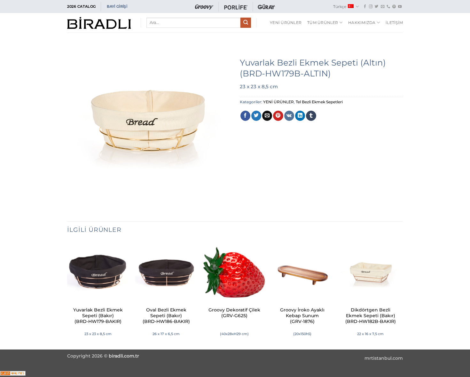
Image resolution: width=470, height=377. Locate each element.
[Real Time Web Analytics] (13, 373)
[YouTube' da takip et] (400, 7)
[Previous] (67, 295)
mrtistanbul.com (383, 358)
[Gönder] (245, 23)
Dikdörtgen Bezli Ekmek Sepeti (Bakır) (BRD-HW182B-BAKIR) (370, 315)
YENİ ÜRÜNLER (286, 22)
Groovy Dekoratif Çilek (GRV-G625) (234, 312)
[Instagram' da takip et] (370, 7)
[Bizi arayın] (388, 7)
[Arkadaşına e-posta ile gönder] (267, 116)
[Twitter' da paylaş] (256, 116)
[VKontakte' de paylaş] (289, 116)
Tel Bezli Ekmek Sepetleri (319, 101)
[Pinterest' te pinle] (278, 116)
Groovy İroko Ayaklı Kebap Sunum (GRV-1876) (302, 315)
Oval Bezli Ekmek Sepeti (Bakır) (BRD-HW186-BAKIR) (166, 315)
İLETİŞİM (394, 22)
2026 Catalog (81, 6)
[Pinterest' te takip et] (394, 7)
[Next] (401, 295)
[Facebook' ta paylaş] (245, 116)
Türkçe (339, 6)
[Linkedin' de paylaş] (300, 116)
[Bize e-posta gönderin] (382, 7)
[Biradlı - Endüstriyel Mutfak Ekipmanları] (99, 22)
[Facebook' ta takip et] (365, 7)
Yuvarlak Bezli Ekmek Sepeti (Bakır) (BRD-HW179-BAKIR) (98, 315)
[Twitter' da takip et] (376, 7)
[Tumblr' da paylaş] (311, 116)
